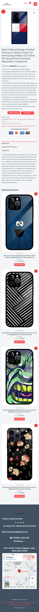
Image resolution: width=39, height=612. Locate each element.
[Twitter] (18, 522)
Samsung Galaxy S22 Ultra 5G (13, 123)
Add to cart (13, 113)
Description (5, 143)
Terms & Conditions (18, 602)
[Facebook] (23, 522)
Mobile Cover (13, 119)
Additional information (9, 147)
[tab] (19, 143)
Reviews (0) (5, 150)
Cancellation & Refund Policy (22, 605)
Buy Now (27, 113)
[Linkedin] (21, 522)
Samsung (20, 119)
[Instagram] (15, 522)
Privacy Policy (6, 602)
